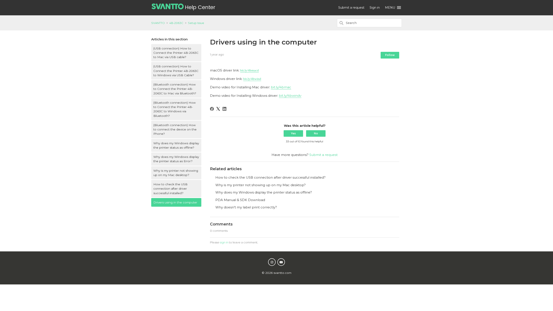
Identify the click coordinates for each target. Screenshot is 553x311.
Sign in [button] (375, 8)
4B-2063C (176, 23)
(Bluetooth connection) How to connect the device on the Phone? (175, 129)
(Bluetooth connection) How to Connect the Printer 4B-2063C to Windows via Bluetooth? (174, 109)
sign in (224, 242)
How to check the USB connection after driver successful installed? (170, 188)
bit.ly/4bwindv (290, 96)
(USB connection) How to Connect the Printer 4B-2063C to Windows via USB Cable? (176, 71)
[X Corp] (218, 109)
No (316, 133)
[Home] (183, 9)
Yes (293, 133)
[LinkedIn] (224, 109)
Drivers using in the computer (175, 202)
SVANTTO (158, 23)
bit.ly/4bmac (281, 87)
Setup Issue (196, 23)
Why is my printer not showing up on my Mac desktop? (175, 173)
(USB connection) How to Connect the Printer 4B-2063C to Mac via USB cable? (176, 53)
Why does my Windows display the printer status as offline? (176, 145)
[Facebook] (212, 109)
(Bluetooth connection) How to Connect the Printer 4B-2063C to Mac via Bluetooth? (174, 89)
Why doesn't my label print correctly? (246, 207)
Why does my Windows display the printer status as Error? (176, 159)
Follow (390, 55)
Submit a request (351, 8)
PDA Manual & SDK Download (240, 200)
